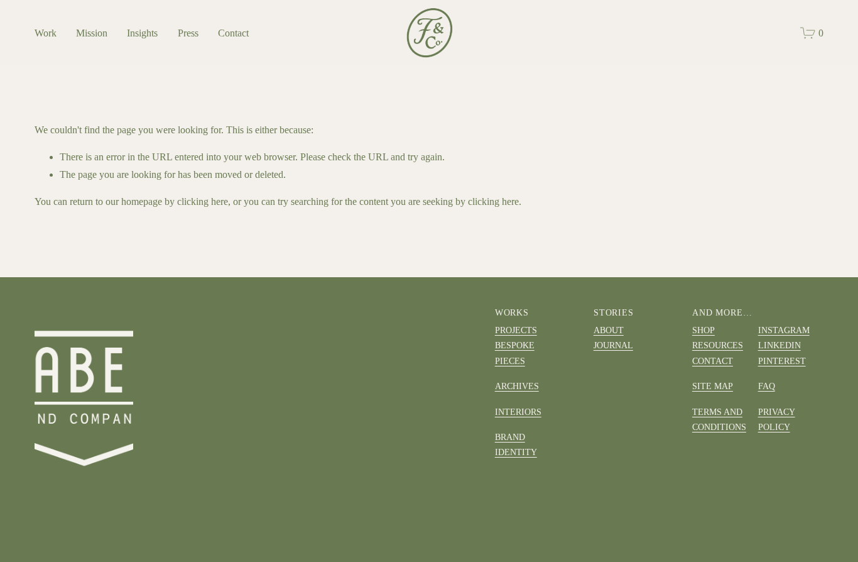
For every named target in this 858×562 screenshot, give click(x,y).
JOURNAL (613, 345)
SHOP (703, 330)
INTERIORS (518, 412)
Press (188, 33)
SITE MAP (712, 386)
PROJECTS (516, 330)
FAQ (766, 386)
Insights (142, 33)
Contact (233, 33)
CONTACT (712, 361)
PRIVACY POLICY (776, 419)
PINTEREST (782, 361)
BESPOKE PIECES (515, 352)
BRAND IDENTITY (516, 444)
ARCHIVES (517, 386)
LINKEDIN (779, 345)
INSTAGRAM (784, 330)
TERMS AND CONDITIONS (719, 419)
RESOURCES (717, 345)
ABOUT (609, 330)
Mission (91, 33)
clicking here (202, 201)
